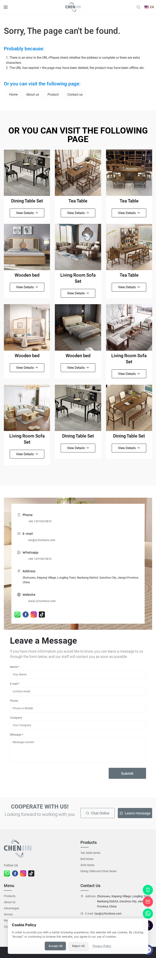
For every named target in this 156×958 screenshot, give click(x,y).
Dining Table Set (27, 200)
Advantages (11, 908)
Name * (14, 667)
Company (16, 717)
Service (8, 914)
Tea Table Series (90, 852)
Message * (16, 734)
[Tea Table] (78, 173)
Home (13, 94)
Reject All (78, 946)
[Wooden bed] (27, 247)
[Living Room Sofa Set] (78, 247)
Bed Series (86, 859)
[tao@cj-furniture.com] (148, 902)
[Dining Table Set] (27, 173)
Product (53, 94)
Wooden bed (27, 275)
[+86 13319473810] (148, 890)
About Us (9, 902)
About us (32, 94)
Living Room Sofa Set (78, 278)
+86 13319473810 (40, 521)
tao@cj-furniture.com (41, 540)
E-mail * (15, 683)
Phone (14, 700)
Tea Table (77, 200)
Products (9, 896)
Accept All (55, 946)
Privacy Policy (102, 946)
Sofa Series (87, 865)
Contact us (75, 94)
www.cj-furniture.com (42, 601)
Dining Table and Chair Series (98, 871)
